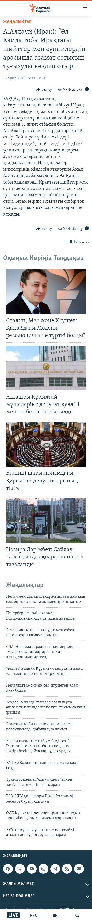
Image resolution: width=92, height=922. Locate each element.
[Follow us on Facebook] (8, 869)
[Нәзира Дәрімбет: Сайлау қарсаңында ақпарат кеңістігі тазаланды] (46, 520)
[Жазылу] (79, 869)
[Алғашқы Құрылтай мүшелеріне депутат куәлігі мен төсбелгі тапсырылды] (46, 368)
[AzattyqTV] (55, 915)
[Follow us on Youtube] (32, 869)
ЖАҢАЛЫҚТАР (17, 22)
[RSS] (67, 869)
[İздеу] (77, 915)
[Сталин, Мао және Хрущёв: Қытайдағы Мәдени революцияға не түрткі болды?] (46, 291)
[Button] (44, 89)
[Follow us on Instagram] (43, 869)
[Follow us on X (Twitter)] (20, 869)
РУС (33, 916)
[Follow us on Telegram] (55, 869)
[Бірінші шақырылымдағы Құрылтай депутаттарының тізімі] (46, 444)
